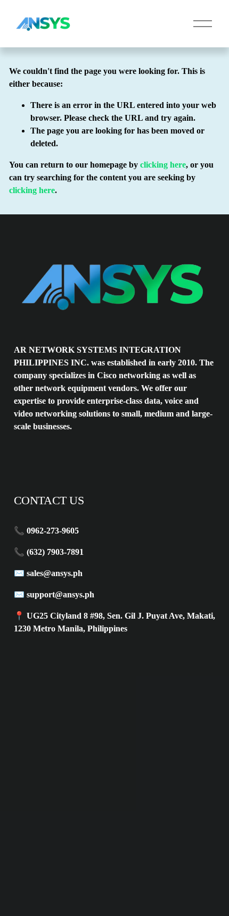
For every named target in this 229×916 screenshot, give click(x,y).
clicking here (163, 164)
